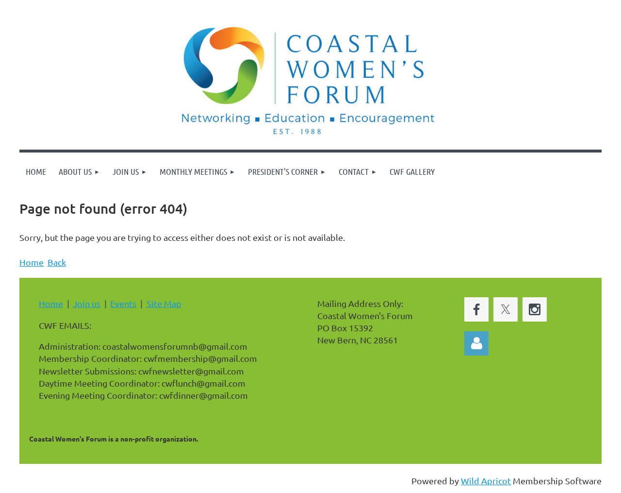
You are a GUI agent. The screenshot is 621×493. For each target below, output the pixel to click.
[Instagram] (535, 309)
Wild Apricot (486, 481)
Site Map (164, 303)
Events (123, 303)
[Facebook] (476, 309)
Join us (86, 303)
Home (31, 262)
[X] (505, 309)
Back (57, 262)
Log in (476, 343)
